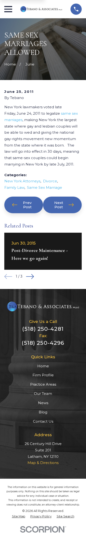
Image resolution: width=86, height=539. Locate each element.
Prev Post (27, 204)
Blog (43, 412)
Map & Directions (43, 462)
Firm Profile (43, 375)
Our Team (43, 393)
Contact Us (43, 421)
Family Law (14, 187)
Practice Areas (43, 384)
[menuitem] (18, 516)
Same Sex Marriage (44, 187)
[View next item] (30, 276)
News (43, 403)
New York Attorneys (22, 181)
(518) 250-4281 (43, 329)
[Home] (41, 9)
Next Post (58, 204)
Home (43, 366)
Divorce (50, 181)
